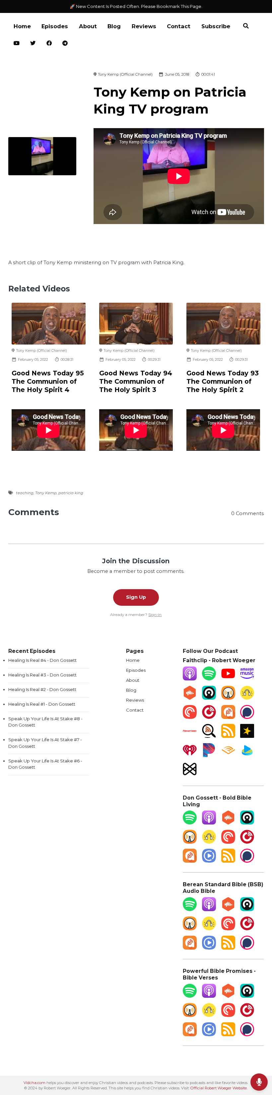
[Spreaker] (247, 736)
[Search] (246, 26)
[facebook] (49, 43)
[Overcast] (228, 698)
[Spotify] (209, 678)
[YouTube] (228, 678)
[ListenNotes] (209, 736)
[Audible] (228, 755)
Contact (178, 26)
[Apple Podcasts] (190, 678)
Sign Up (136, 597)
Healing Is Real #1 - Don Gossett (41, 704)
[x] (33, 43)
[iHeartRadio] (190, 755)
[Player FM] (209, 717)
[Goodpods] (247, 698)
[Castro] (209, 698)
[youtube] (16, 43)
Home (22, 26)
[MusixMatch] (190, 774)
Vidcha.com (34, 1082)
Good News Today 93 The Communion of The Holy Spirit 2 (222, 381)
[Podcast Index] (190, 736)
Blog (114, 26)
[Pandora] (209, 755)
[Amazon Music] (247, 678)
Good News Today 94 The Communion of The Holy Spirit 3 (135, 381)
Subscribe (215, 26)
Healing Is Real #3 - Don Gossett (42, 674)
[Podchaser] (247, 717)
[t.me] (65, 43)
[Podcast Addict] (228, 717)
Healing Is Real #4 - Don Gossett (42, 660)
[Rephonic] (247, 755)
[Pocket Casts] (190, 717)
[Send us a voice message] (259, 1082)
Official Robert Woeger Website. (218, 1088)
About (88, 26)
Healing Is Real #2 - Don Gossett (42, 689)
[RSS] (228, 736)
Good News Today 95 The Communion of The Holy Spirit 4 (48, 381)
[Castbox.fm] (190, 698)
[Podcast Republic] (209, 861)
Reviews (144, 26)
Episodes (54, 26)
